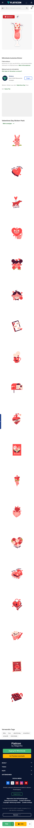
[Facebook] (8, 783)
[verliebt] (17, 264)
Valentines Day (21, 85)
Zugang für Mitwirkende (17, 751)
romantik (5, 736)
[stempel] (17, 666)
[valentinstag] (17, 450)
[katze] (17, 233)
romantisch (26, 733)
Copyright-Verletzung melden (12, 802)
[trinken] (17, 357)
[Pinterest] (17, 783)
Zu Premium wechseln (17, 756)
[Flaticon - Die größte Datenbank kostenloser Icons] (14, 3)
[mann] (17, 295)
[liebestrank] (17, 419)
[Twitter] (12, 783)
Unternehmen (7, 774)
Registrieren (17, 794)
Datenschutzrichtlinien (11, 800)
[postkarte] (17, 388)
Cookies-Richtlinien (25, 800)
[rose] (17, 481)
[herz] (17, 543)
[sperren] (17, 604)
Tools (4, 767)
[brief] (17, 635)
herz (9, 733)
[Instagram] (21, 783)
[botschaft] (17, 326)
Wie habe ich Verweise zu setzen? (12, 71)
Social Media (17, 778)
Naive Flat (7, 89)
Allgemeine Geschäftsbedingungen (17, 798)
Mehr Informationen (24, 65)
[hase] (17, 140)
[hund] (17, 202)
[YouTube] (26, 783)
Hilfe (3, 770)
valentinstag (16, 733)
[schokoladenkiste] (17, 171)
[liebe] (17, 512)
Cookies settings (27, 802)
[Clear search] (23, 8)
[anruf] (17, 573)
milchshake (14, 736)
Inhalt (4, 763)
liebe (4, 733)
